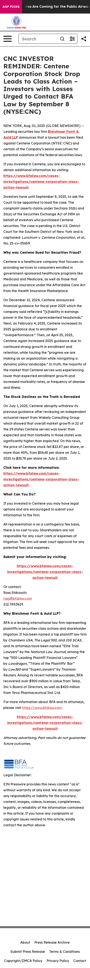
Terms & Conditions (64, 951)
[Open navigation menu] (7, 39)
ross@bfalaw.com (17, 598)
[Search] (62, 39)
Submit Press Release (27, 951)
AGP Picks (11, 7)
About (25, 942)
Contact (79, 961)
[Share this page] (84, 39)
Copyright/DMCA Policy (23, 961)
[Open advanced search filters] (72, 39)
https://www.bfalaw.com (42, 708)
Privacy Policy (57, 961)
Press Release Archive (52, 942)
